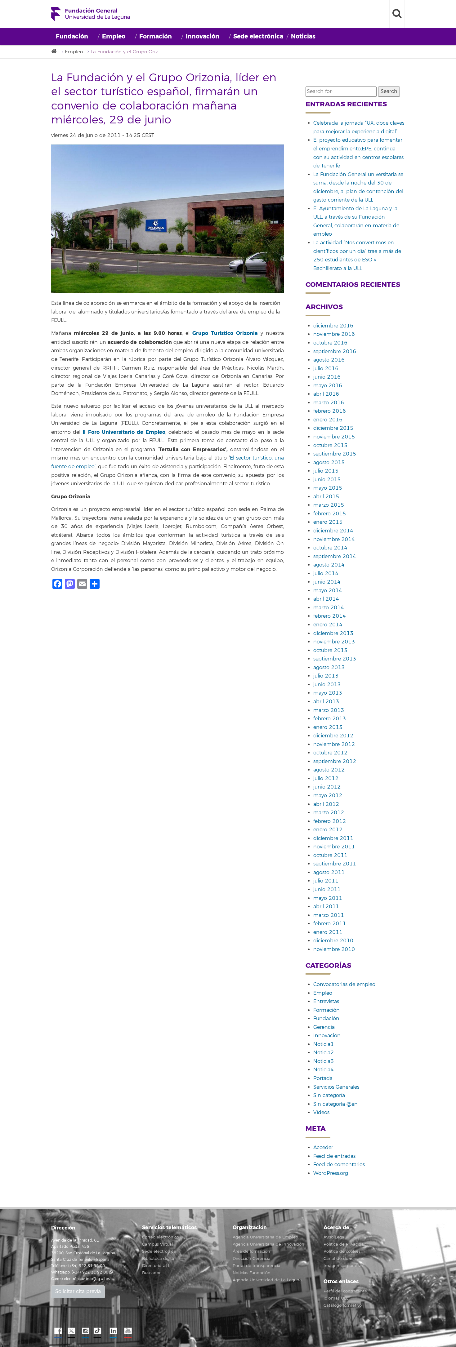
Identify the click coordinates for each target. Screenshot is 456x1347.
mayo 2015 (327, 488)
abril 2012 (326, 804)
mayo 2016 (327, 386)
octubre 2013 (330, 650)
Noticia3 (323, 1061)
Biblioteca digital (159, 1258)
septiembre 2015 (334, 454)
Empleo (113, 36)
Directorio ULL (156, 1265)
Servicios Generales (336, 1087)
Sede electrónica (258, 36)
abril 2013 (326, 702)
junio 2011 (327, 890)
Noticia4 (323, 1070)
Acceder (323, 1148)
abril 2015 (326, 497)
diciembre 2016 (333, 326)
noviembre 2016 (334, 334)
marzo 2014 (328, 608)
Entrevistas (326, 1001)
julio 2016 (325, 369)
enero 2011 (327, 932)
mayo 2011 (327, 898)
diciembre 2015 (333, 428)
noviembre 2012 (334, 744)
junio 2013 (327, 685)
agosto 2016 (329, 360)
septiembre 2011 (334, 864)
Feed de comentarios (339, 1165)
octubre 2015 (330, 445)
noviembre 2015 (334, 437)
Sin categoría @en (335, 1104)
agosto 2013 (329, 668)
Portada (323, 1078)
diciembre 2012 (333, 736)
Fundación (72, 36)
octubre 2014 (330, 548)
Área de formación (251, 1251)
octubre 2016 (330, 343)
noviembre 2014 (334, 539)
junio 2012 (327, 787)
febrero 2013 (329, 719)
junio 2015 (327, 480)
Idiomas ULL (336, 1298)
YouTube (127, 1331)
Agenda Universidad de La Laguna (267, 1280)
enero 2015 (327, 522)
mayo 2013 (327, 693)
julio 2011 (325, 881)
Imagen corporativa (343, 1265)
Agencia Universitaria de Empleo (265, 1237)
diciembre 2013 (333, 633)
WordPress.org (330, 1173)
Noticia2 (323, 1053)
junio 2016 (327, 377)
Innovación (202, 36)
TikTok (99, 1331)
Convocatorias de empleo (344, 984)
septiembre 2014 (334, 556)
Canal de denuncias (344, 1258)
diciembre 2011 (333, 838)
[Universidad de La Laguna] (55, 51)
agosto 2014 (329, 565)
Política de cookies (342, 1251)
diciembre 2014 (333, 531)
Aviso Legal (335, 1237)
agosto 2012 (329, 770)
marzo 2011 (328, 915)
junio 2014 (327, 582)
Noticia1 (323, 1044)
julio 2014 (325, 574)
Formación (155, 36)
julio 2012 (325, 779)
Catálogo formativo (343, 1305)
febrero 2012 (329, 821)
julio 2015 (325, 471)
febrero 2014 (329, 616)
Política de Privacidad (345, 1244)
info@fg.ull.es (98, 1279)
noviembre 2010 (334, 949)
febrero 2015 (329, 514)
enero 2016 (327, 420)
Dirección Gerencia (251, 1258)
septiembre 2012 (334, 761)
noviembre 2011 (334, 847)
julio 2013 (325, 676)
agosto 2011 (329, 872)
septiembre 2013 (334, 659)
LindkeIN (113, 1331)
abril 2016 (326, 394)
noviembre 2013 (334, 642)
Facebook (57, 1331)
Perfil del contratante (345, 1291)
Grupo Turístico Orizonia (225, 333)
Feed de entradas (334, 1156)
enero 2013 (327, 727)
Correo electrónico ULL (165, 1237)
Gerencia (324, 1027)
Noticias (303, 36)
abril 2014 (326, 599)
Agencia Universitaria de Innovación (268, 1244)
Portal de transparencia (256, 1265)
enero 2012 (327, 830)
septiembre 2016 (334, 352)
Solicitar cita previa (78, 1291)
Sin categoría (329, 1095)
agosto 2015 (329, 463)
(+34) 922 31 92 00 (90, 1272)
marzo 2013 (328, 710)
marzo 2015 (328, 505)
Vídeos (321, 1112)
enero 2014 (327, 625)
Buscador (151, 1272)
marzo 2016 (328, 403)
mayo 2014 (327, 591)
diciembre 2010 (333, 941)
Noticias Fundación (251, 1272)
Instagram (85, 1331)
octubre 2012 (330, 753)
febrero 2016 (329, 411)
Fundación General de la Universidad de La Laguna (90, 14)
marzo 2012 (328, 813)
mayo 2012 (327, 796)
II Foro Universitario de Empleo (124, 432)
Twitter (71, 1331)
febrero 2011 (329, 924)
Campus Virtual (157, 1244)
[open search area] (397, 14)
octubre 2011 (330, 855)
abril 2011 (326, 907)
